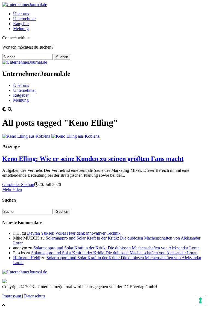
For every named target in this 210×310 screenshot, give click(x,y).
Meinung (21, 28)
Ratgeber (21, 23)
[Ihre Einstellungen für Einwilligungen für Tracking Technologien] (200, 300)
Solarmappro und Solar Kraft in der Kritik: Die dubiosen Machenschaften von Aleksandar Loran (116, 248)
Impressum (11, 296)
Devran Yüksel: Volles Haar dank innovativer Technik (75, 233)
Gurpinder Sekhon (18, 184)
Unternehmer (24, 18)
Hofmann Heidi (26, 257)
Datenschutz (34, 296)
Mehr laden (12, 189)
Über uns (21, 13)
